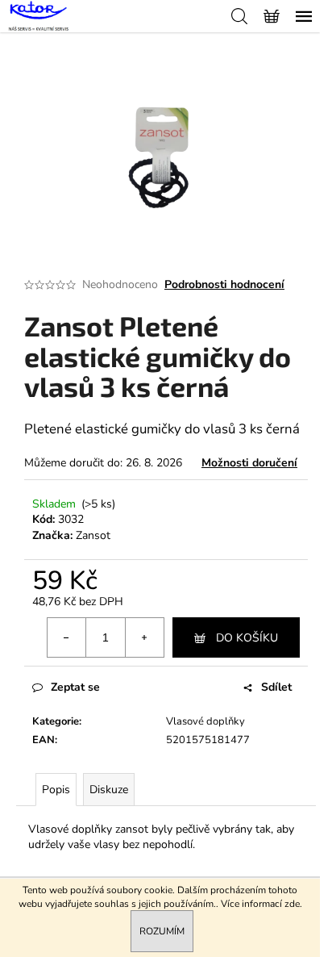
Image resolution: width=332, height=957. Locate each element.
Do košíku (247, 638)
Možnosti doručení (249, 462)
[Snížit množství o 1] (67, 637)
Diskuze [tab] (108, 789)
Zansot (93, 535)
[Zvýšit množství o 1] (144, 637)
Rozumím (162, 931)
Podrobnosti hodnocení (224, 284)
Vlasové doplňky (205, 721)
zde (292, 903)
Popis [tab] (56, 789)
